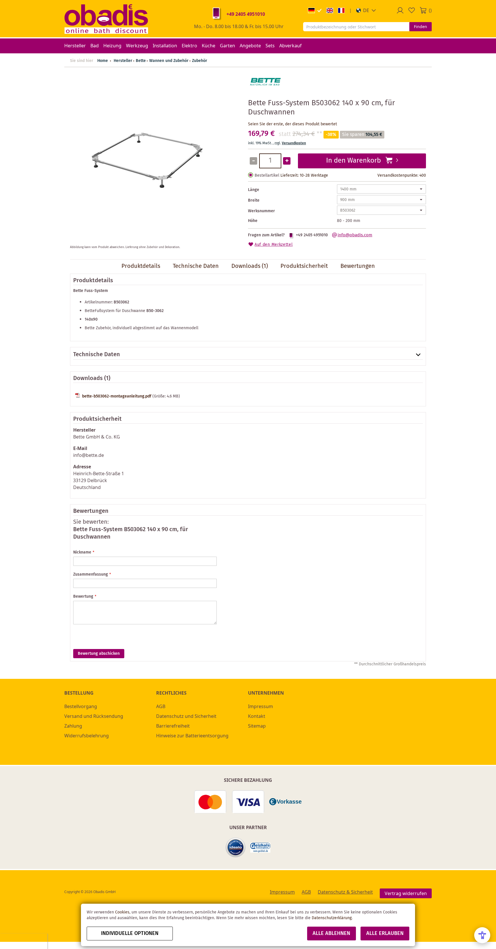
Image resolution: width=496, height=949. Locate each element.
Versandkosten (294, 143)
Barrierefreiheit (173, 726)
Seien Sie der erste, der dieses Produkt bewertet (292, 124)
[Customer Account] (400, 10)
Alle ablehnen (331, 933)
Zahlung (73, 726)
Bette (141, 61)
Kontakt (256, 716)
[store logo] (106, 18)
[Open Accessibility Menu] (482, 935)
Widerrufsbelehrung (86, 735)
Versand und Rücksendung (93, 716)
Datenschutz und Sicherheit (186, 716)
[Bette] (265, 91)
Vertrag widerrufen (406, 893)
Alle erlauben (385, 933)
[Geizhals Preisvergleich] (260, 848)
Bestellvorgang (80, 706)
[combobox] (356, 26)
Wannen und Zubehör (169, 61)
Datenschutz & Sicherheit (345, 892)
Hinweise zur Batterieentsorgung (192, 735)
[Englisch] (329, 10)
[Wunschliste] (411, 10)
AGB (160, 706)
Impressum (260, 706)
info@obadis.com (355, 235)
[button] (366, 10)
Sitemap (257, 726)
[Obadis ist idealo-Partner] (236, 847)
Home (102, 61)
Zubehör (199, 61)
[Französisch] (341, 10)
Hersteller (123, 61)
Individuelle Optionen (129, 933)
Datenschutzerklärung (332, 918)
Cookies (122, 912)
